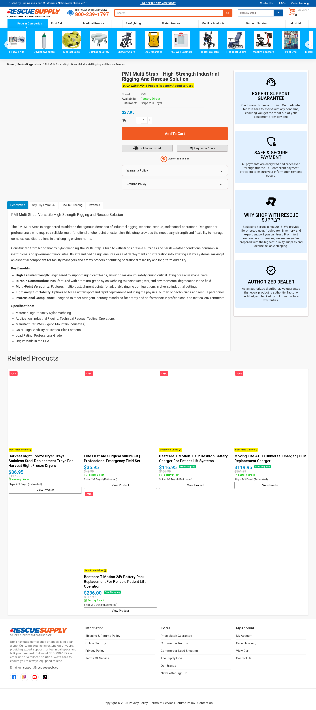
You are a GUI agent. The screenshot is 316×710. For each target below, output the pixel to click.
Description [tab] (17, 205)
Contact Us (267, 3)
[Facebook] (14, 677)
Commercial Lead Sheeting (179, 650)
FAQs (282, 3)
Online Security (95, 643)
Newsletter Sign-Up (174, 673)
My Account (244, 635)
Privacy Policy (94, 650)
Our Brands (168, 665)
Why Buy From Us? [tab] (43, 205)
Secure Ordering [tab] (72, 205)
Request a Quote (204, 148)
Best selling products (30, 64)
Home (10, 64)
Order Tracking (300, 3)
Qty (124, 120)
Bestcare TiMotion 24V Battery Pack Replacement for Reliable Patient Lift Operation (115, 582)
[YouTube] (35, 677)
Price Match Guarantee (176, 635)
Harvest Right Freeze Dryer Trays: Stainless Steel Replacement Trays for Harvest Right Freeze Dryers (41, 461)
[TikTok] (45, 677)
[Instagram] (24, 677)
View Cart (242, 650)
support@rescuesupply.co (41, 667)
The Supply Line (171, 658)
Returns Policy (136, 184)
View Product (45, 490)
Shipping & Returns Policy (102, 635)
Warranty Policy (137, 170)
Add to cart (175, 134)
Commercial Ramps (174, 643)
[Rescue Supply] (34, 11)
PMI (143, 94)
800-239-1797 (92, 14)
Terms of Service (97, 658)
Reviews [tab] (94, 205)
